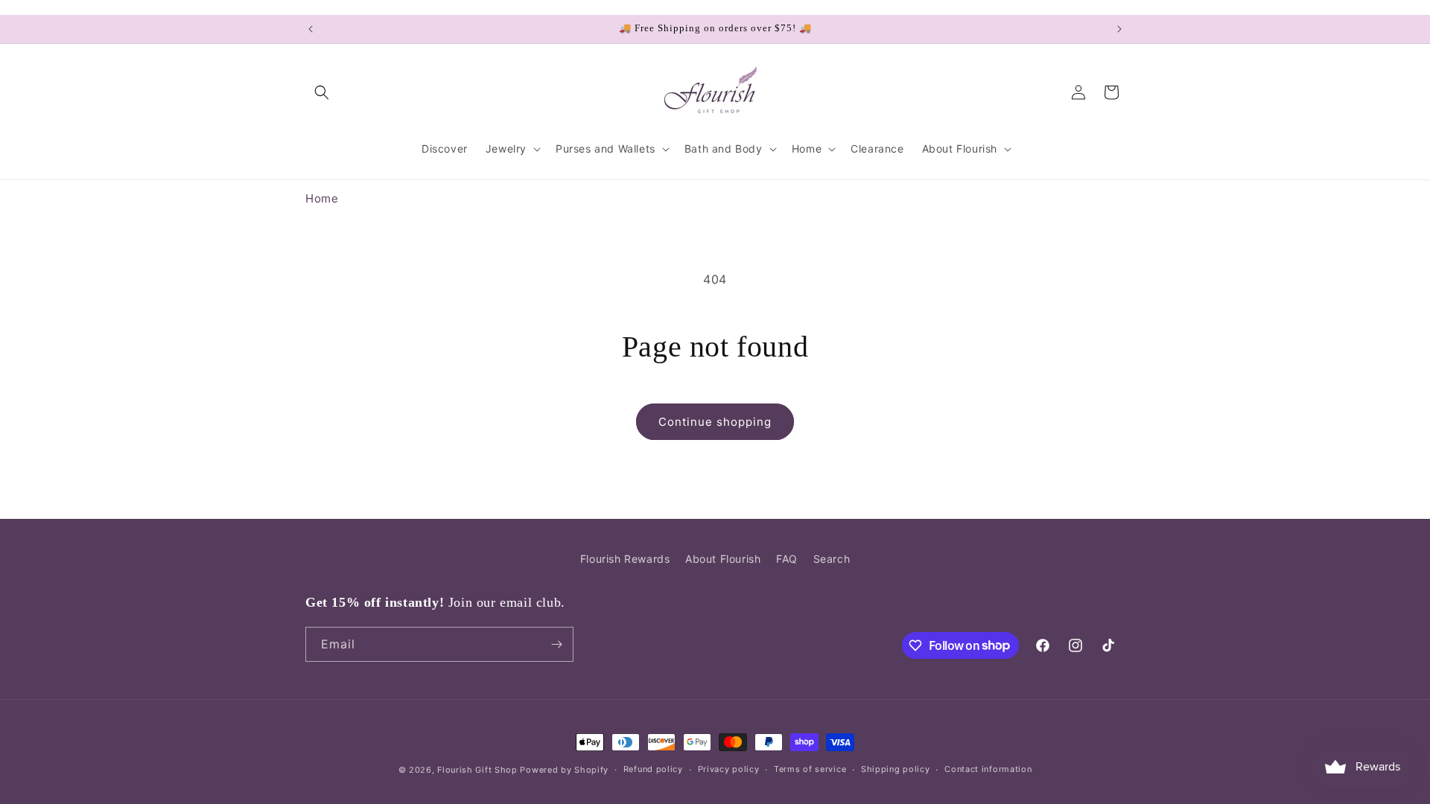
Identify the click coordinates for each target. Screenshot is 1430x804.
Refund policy (653, 769)
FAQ (787, 558)
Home (321, 198)
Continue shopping (715, 422)
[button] (321, 92)
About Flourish (722, 558)
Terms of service (810, 769)
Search (832, 558)
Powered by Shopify (564, 770)
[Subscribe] (556, 644)
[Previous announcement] (310, 29)
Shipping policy (895, 769)
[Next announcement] (1119, 29)
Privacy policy (729, 769)
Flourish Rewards (625, 558)
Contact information (988, 769)
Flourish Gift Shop (477, 770)
